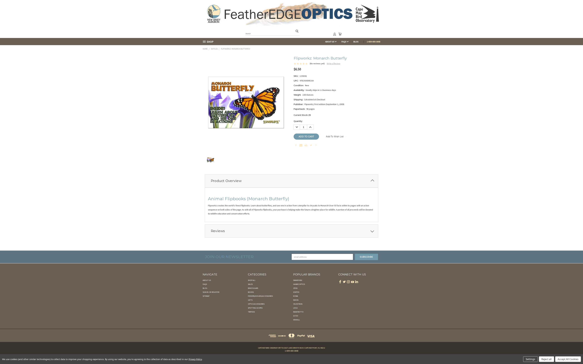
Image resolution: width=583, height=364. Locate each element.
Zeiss (295, 288)
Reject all (546, 359)
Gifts (250, 300)
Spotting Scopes (255, 308)
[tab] (291, 180)
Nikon (295, 300)
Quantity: (298, 121)
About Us (330, 41)
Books (251, 292)
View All (296, 320)
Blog (355, 41)
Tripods (251, 312)
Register (215, 292)
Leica (295, 308)
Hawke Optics (299, 284)
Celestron (297, 304)
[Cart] (339, 34)
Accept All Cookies (568, 359)
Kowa (295, 296)
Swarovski (297, 280)
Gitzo (295, 316)
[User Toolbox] (334, 34)
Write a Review (333, 63)
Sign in (206, 292)
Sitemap (206, 296)
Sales (250, 284)
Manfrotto (298, 312)
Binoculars (253, 288)
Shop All (252, 280)
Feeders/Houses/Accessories (260, 296)
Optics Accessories (256, 304)
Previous (575, 354)
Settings (530, 359)
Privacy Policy (195, 359)
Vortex (296, 292)
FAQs (344, 41)
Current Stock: (302, 115)
